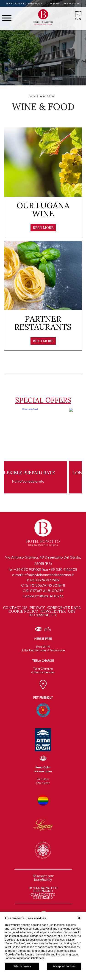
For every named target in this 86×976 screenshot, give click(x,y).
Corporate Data (64, 607)
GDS (71, 611)
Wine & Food (47, 96)
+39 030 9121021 (27, 569)
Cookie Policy (23, 611)
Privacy (37, 607)
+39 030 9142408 (63, 569)
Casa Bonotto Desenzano (63, 3)
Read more (43, 227)
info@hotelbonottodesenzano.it (49, 574)
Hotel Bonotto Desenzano (24, 3)
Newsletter (53, 611)
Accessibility (43, 615)
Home (32, 96)
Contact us (15, 607)
